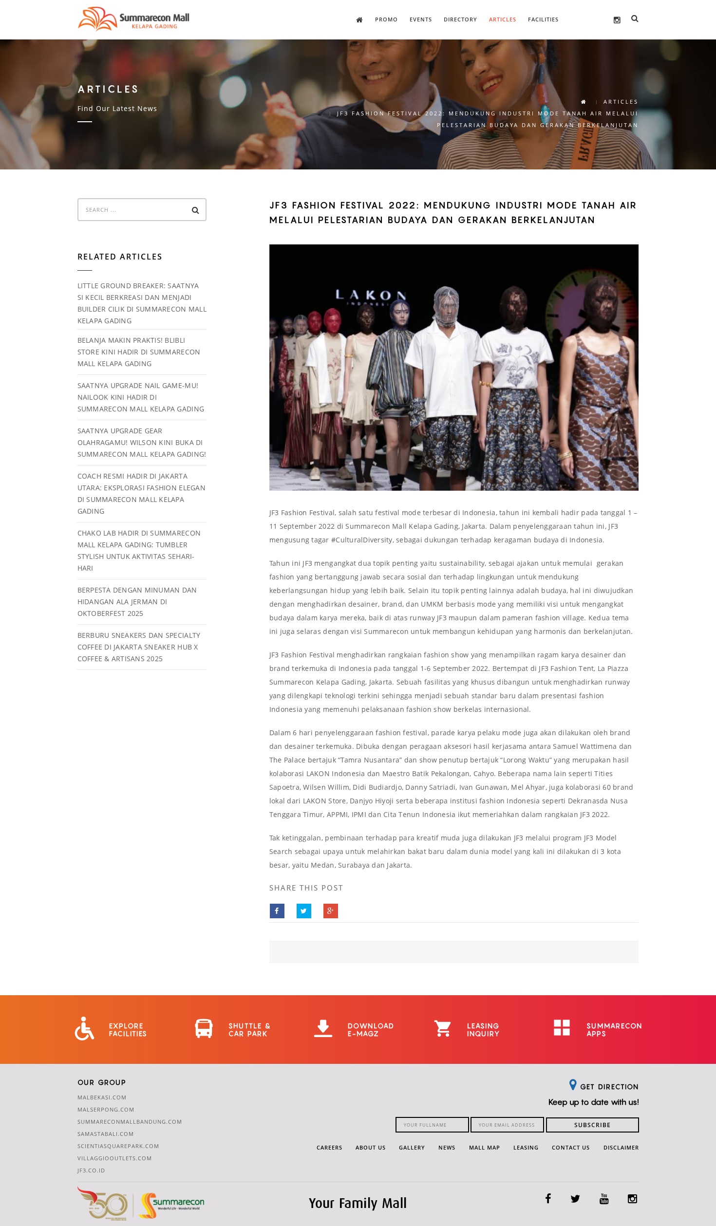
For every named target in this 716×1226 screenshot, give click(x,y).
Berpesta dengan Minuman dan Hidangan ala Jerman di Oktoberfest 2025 (137, 601)
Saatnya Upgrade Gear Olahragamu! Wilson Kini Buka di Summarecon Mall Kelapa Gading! (142, 442)
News (446, 1147)
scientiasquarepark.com (118, 1146)
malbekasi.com (102, 1097)
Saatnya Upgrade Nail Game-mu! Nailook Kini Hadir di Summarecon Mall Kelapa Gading (141, 397)
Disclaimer (621, 1147)
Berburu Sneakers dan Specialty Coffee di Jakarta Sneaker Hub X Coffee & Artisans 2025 (139, 647)
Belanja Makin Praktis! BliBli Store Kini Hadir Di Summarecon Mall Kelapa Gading (139, 351)
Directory (460, 19)
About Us (371, 1147)
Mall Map (484, 1147)
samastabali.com (105, 1133)
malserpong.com (105, 1109)
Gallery (412, 1147)
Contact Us (571, 1147)
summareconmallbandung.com (129, 1121)
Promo (386, 19)
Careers (329, 1147)
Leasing (526, 1147)
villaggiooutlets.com (114, 1158)
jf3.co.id (91, 1170)
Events (421, 19)
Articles (502, 19)
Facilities (543, 19)
